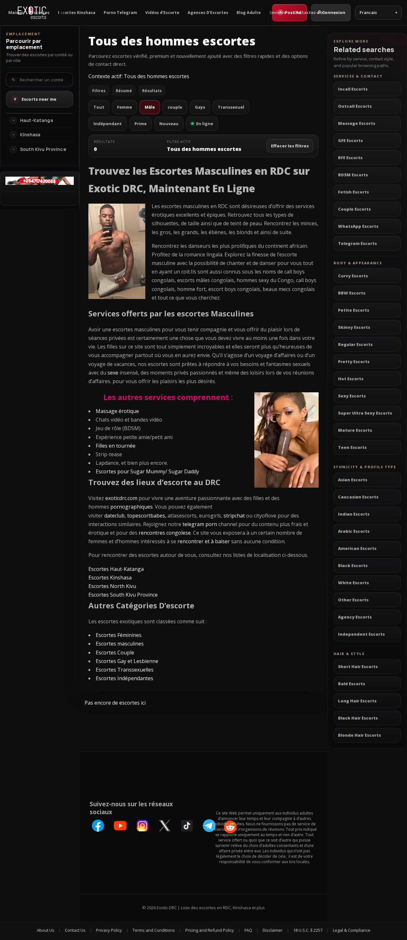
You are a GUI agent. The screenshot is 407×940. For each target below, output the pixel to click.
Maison (15, 12)
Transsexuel (231, 107)
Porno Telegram (120, 12)
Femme (124, 107)
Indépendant (107, 123)
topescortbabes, (146, 515)
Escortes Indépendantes (124, 678)
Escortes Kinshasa (76, 12)
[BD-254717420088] (39, 182)
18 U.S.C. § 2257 (307, 930)
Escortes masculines (120, 643)
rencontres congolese (165, 532)
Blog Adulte (249, 12)
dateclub (114, 515)
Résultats (152, 90)
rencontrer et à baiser (203, 541)
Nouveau (168, 123)
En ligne (204, 123)
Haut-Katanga (36, 120)
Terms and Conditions (154, 930)
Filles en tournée (115, 445)
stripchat (234, 515)
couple (175, 107)
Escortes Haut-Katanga (116, 568)
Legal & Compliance (351, 930)
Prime (141, 123)
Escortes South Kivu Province (123, 594)
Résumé (124, 90)
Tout (98, 107)
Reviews (277, 12)
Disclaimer (273, 930)
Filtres (99, 90)
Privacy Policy (109, 930)
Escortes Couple (115, 652)
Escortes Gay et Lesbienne (127, 661)
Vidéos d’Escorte (162, 12)
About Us (45, 930)
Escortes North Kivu (112, 586)
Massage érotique (117, 411)
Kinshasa (30, 135)
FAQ (248, 930)
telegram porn (200, 524)
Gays (200, 107)
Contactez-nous (310, 12)
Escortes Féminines (118, 635)
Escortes (40, 12)
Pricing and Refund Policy (209, 930)
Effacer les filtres (290, 146)
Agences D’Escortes (208, 12)
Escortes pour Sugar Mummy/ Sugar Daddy (147, 471)
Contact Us (75, 930)
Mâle (150, 107)
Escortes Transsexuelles (125, 669)
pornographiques (131, 506)
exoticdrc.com (121, 498)
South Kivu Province (43, 149)
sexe (112, 372)
